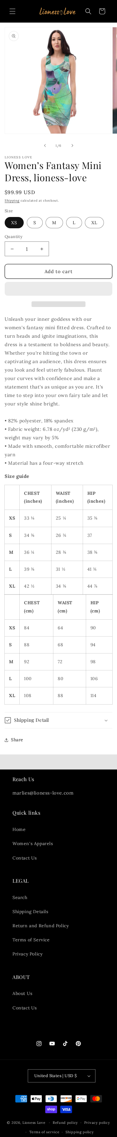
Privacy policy (97, 1122)
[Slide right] (72, 145)
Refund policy (65, 1122)
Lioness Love (33, 1122)
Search (19, 897)
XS (14, 222)
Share (17, 740)
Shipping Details (30, 911)
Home (19, 829)
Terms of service (44, 1132)
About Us (22, 993)
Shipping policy (80, 1132)
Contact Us (24, 858)
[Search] (88, 11)
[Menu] (12, 11)
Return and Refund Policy (40, 925)
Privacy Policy (27, 954)
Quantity (13, 236)
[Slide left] (45, 145)
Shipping (12, 200)
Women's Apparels (32, 843)
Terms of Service (31, 940)
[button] (58, 289)
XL (94, 222)
